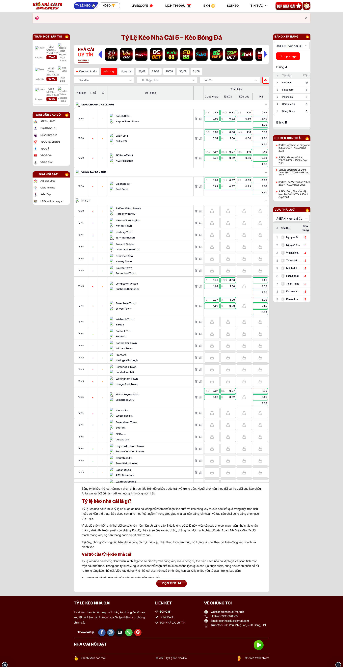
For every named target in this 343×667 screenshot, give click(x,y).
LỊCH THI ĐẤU (175, 6)
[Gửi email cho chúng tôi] (120, 632)
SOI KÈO (233, 6)
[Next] (265, 54)
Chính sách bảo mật (93, 658)
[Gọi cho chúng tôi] (129, 632)
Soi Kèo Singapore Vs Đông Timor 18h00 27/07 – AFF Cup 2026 (293, 172)
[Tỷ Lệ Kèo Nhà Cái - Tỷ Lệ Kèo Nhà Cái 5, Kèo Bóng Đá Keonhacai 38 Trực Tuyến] (47, 6)
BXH (206, 6)
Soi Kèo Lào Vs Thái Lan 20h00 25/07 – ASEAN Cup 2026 (294, 183)
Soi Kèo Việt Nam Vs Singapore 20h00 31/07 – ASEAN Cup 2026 (294, 148)
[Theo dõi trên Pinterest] (138, 632)
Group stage (288, 56)
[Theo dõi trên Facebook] (102, 632)
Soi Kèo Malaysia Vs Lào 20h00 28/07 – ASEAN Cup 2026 (292, 160)
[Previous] (100, 54)
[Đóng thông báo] (306, 18)
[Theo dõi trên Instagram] (111, 632)
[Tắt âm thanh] (265, 80)
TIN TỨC (257, 6)
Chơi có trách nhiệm (257, 658)
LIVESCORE (140, 6)
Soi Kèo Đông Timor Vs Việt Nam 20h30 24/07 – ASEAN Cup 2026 (292, 194)
